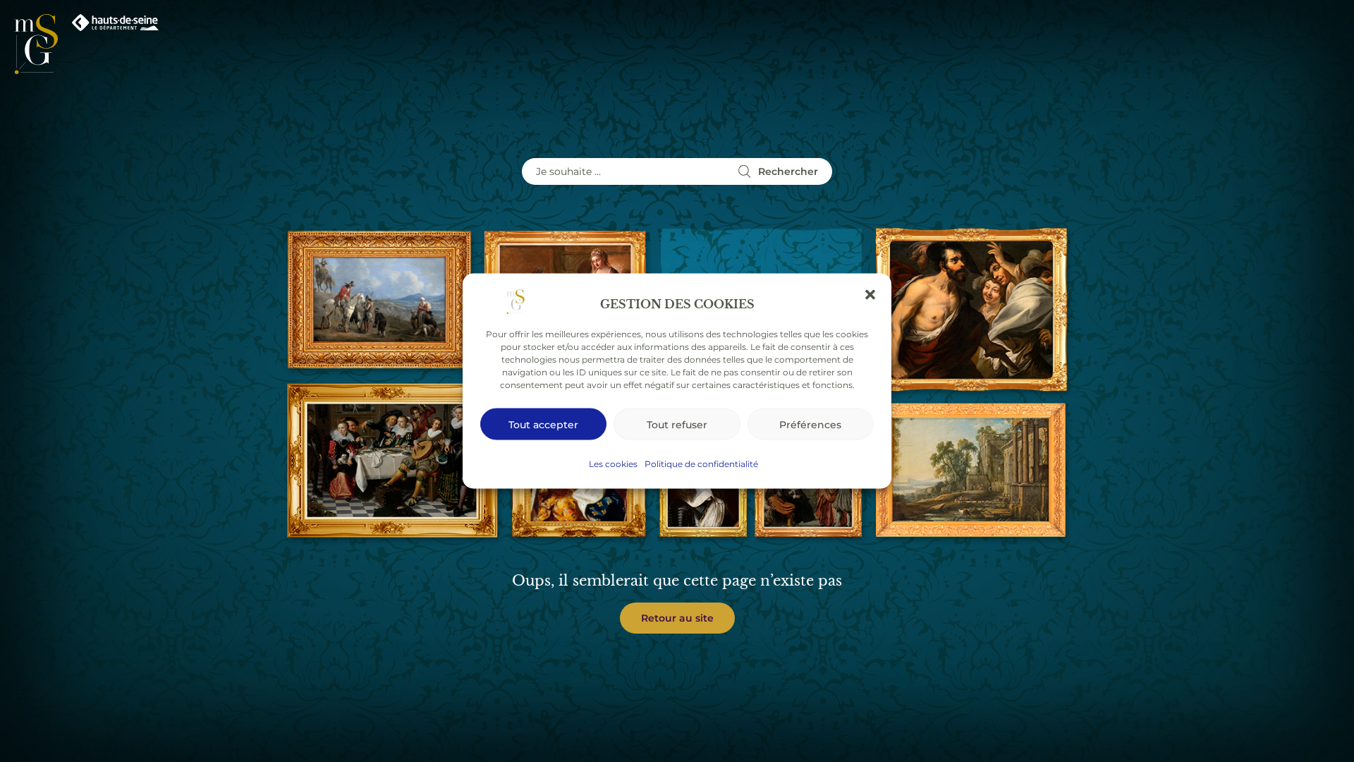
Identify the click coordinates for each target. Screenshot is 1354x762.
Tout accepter (543, 423)
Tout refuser (677, 423)
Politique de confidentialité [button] (701, 463)
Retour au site (677, 617)
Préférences (810, 423)
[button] (870, 295)
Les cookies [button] (613, 463)
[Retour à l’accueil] (36, 44)
